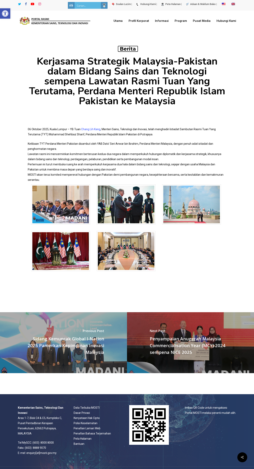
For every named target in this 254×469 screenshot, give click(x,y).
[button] (5, 13)
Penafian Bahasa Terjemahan (92, 433)
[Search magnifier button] (104, 5)
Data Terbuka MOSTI (87, 407)
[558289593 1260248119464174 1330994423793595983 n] (126, 226)
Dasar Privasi (82, 412)
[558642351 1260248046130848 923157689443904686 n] (60, 226)
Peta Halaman (82, 438)
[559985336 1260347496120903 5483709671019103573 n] (60, 273)
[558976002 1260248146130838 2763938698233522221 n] (191, 226)
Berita (128, 49)
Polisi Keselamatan (85, 423)
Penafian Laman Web (87, 428)
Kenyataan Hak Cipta (87, 418)
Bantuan (79, 443)
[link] (90, 129)
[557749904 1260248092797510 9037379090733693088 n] (126, 273)
